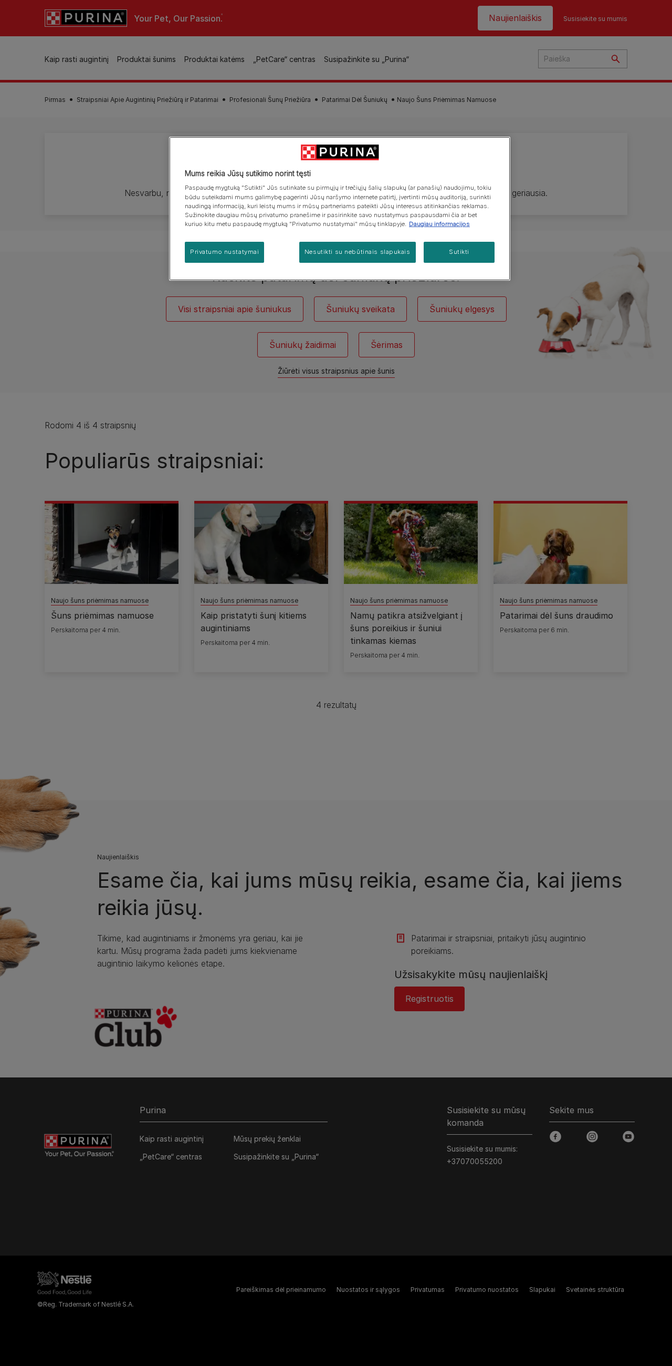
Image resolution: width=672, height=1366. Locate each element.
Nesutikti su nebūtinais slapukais (357, 251)
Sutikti (459, 251)
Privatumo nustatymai (224, 251)
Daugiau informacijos (439, 224)
